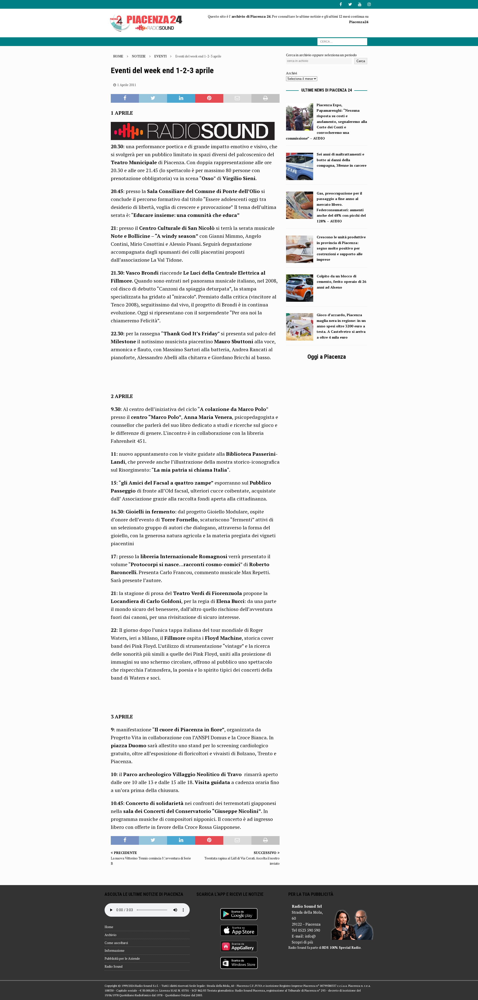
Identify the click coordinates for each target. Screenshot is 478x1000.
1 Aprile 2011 (126, 85)
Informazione (114, 950)
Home (109, 927)
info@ (310, 936)
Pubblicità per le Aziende (122, 958)
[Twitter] (350, 4)
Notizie (139, 56)
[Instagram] (369, 4)
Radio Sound (113, 966)
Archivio (111, 935)
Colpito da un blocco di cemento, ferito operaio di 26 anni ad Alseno (341, 282)
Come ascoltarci (116, 943)
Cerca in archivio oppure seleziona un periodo (321, 54)
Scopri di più (302, 942)
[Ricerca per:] (342, 41)
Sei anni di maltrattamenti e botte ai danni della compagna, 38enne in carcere (341, 160)
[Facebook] (340, 4)
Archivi (291, 73)
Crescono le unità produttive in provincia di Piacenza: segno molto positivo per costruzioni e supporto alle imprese (341, 248)
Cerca (361, 61)
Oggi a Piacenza (326, 356)
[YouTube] (359, 4)
